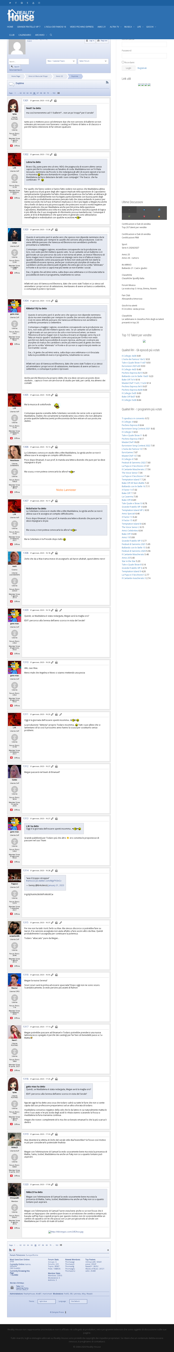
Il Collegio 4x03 (129, 369)
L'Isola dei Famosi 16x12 (133, 359)
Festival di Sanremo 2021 (134, 544)
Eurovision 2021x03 (131, 366)
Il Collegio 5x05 (129, 393)
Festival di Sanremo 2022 (134, 462)
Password (126, 50)
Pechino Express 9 (130, 438)
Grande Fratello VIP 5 (132, 540)
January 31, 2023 (56, 885)
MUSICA (128, 26)
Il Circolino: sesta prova (133, 308)
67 (38, 93)
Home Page (15, 76)
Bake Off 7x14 (128, 379)
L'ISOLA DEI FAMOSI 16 (55, 26)
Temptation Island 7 (131, 479)
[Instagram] (39, 3)
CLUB (11, 34)
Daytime (74, 76)
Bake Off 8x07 (128, 396)
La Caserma (127, 496)
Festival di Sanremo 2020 (134, 551)
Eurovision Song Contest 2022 (136, 445)
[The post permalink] (51, 100)
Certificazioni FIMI (130, 237)
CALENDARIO (25, 34)
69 (44, 93)
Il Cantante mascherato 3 (134, 578)
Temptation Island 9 (131, 571)
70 (48, 93)
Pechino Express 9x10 (132, 386)
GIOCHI (150, 26)
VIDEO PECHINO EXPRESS (81, 26)
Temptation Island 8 (131, 523)
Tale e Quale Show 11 (132, 435)
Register (103, 40)
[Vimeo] (21, 3)
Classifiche (127, 274)
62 (21, 93)
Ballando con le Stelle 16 (133, 486)
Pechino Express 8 (130, 425)
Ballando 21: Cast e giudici (134, 268)
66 (34, 93)
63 (24, 93)
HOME (10, 26)
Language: (62, 1301)
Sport (124, 244)
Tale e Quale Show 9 (131, 564)
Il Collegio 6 (127, 459)
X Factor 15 (127, 520)
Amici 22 (59, 76)
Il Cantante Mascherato (133, 554)
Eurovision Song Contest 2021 (136, 428)
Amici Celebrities (130, 530)
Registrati (142, 68)
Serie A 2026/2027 (130, 247)
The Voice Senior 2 (131, 527)
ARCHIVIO (40, 34)
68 (41, 93)
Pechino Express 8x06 (132, 389)
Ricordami (129, 62)
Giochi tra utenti (129, 305)
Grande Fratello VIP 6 (132, 568)
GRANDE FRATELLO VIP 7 (28, 26)
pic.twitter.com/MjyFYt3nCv (48, 880)
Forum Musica (128, 285)
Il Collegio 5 (127, 432)
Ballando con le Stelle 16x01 (135, 376)
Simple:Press (58, 1312)
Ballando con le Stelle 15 (133, 547)
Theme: (31, 1301)
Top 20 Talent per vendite (134, 227)
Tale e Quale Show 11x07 (134, 362)
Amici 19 (126, 537)
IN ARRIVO (127, 264)
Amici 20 (126, 557)
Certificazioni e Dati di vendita (136, 224)
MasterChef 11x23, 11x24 (134, 383)
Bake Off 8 (127, 500)
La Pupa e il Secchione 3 (133, 476)
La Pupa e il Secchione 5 (133, 574)
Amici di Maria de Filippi (38, 76)
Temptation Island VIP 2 (133, 510)
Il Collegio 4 (127, 421)
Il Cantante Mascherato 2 (134, 469)
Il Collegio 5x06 (129, 400)
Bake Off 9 (127, 534)
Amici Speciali (128, 513)
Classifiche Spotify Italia (133, 278)
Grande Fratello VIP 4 (132, 506)
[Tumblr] (27, 3)
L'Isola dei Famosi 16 (132, 449)
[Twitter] (10, 3)
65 (31, 93)
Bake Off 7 (127, 493)
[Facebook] (16, 3)
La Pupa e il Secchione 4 (133, 466)
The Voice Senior (130, 472)
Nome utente (128, 39)
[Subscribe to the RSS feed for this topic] (107, 82)
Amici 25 (126, 254)
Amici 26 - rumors (130, 257)
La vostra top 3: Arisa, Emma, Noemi (139, 288)
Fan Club (126, 295)
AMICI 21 (102, 26)
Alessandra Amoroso (132, 298)
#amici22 (30, 880)
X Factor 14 (127, 489)
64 (27, 93)
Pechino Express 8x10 (132, 372)
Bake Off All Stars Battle (133, 483)
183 (54, 93)
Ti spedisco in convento (133, 418)
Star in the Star (129, 561)
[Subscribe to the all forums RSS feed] (10, 1249)
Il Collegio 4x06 (129, 355)
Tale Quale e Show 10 (132, 503)
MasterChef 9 (128, 442)
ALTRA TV (114, 26)
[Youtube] (33, 3)
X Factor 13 (127, 517)
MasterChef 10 (129, 455)
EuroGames (127, 452)
